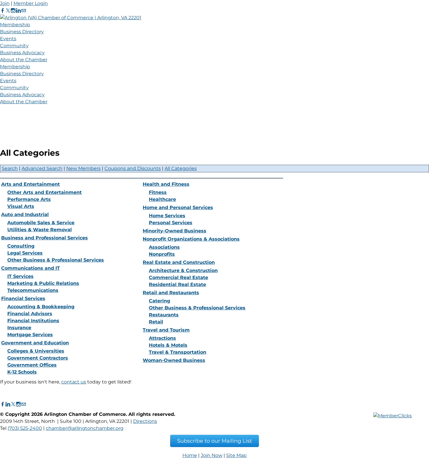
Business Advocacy (22, 52)
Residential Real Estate (177, 284)
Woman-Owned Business (174, 360)
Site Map (236, 455)
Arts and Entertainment (30, 184)
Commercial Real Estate (178, 277)
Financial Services (23, 298)
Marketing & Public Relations (43, 283)
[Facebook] (2, 10)
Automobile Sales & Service (40, 222)
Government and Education (35, 343)
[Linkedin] (18, 10)
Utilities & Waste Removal (39, 229)
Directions (145, 421)
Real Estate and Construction (179, 262)
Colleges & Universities (35, 351)
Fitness (158, 192)
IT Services (20, 276)
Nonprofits (162, 254)
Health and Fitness (166, 184)
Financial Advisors (29, 313)
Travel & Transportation (177, 352)
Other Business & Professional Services (55, 260)
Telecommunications (32, 290)
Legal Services (25, 253)
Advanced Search (42, 168)
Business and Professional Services (44, 238)
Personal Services (170, 222)
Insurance (19, 327)
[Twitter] (8, 10)
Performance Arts (29, 199)
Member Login (30, 3)
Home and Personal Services (178, 207)
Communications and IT (30, 268)
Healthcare (162, 199)
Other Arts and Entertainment (44, 192)
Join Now (211, 455)
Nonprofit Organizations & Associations (191, 239)
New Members (83, 168)
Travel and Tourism (166, 330)
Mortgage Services (30, 334)
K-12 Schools (22, 372)
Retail (156, 322)
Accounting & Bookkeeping (40, 306)
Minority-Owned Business (174, 231)
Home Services (167, 215)
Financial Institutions (33, 320)
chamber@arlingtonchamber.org (84, 428)
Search (10, 168)
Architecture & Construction (183, 270)
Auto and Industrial (25, 214)
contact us (73, 382)
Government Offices (32, 365)
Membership (15, 24)
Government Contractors (37, 358)
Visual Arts (20, 206)
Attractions (162, 338)
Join (5, 3)
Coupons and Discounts (132, 168)
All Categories (181, 168)
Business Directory (22, 31)
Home (189, 455)
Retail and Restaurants (171, 292)
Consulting (20, 246)
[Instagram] (13, 10)
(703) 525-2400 (25, 428)
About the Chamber (23, 59)
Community (14, 45)
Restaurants (164, 315)
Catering (159, 301)
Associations (164, 247)
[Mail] (23, 10)
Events (8, 38)
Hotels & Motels (168, 345)
